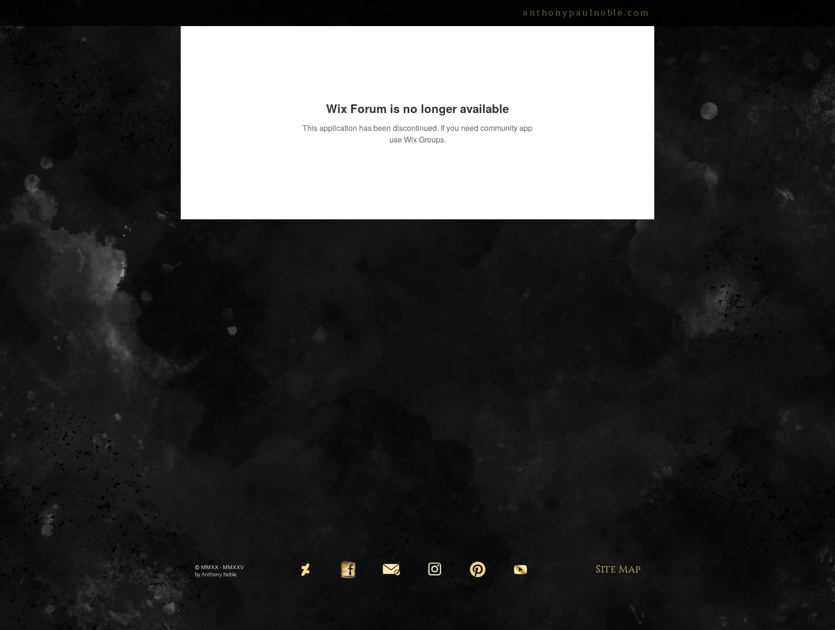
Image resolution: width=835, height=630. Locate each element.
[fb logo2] (348, 569)
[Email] (391, 569)
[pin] (477, 569)
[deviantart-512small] (305, 569)
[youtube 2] (520, 569)
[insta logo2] (434, 569)
